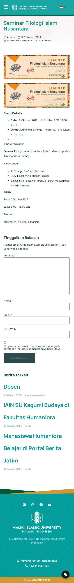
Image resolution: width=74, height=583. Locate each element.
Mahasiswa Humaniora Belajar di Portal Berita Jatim (33, 448)
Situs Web (10, 329)
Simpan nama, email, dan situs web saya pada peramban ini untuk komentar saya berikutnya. (32, 347)
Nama (8, 300)
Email (8, 315)
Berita (28, 425)
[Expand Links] (65, 575)
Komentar (10, 255)
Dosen (12, 386)
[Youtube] (49, 504)
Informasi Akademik (19, 40)
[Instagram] (33, 504)
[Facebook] (41, 504)
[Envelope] (24, 504)
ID (65, 7)
